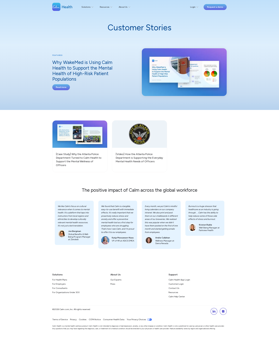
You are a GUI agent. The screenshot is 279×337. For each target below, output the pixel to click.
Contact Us (174, 288)
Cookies (82, 319)
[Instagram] (223, 311)
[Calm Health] (62, 7)
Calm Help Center (177, 296)
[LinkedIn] (213, 311)
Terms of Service (60, 319)
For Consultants (59, 288)
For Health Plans (59, 280)
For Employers (59, 284)
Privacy (73, 319)
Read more (61, 87)
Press (112, 284)
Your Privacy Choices (136, 319)
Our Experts (115, 280)
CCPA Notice (95, 319)
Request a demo (215, 7)
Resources (173, 292)
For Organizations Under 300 (66, 292)
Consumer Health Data (113, 319)
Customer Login (176, 284)
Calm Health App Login (179, 280)
